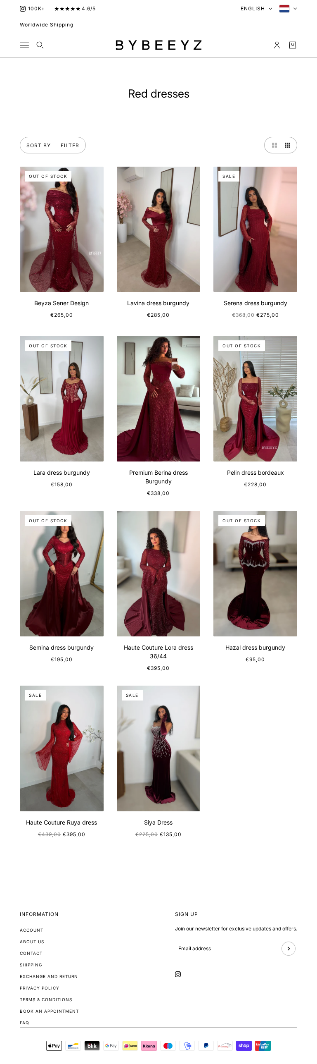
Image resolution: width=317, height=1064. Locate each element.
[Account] (277, 45)
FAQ (24, 1022)
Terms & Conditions (46, 999)
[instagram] (22, 8)
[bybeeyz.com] (159, 45)
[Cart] (292, 45)
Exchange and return (49, 976)
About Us (32, 941)
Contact (31, 953)
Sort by (38, 145)
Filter (70, 145)
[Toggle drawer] (24, 45)
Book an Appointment (49, 1011)
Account (31, 930)
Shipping (31, 964)
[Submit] (289, 949)
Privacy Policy (39, 987)
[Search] (40, 45)
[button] (272, 145)
